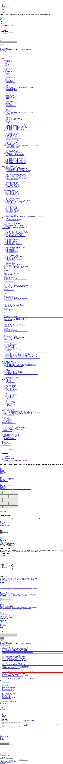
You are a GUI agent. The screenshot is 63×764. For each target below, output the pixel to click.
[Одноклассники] (2, 540)
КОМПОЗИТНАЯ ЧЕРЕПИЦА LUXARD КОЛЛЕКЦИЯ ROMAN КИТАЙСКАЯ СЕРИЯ (21, 356)
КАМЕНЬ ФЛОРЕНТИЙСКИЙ (11, 102)
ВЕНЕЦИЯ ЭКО (9, 96)
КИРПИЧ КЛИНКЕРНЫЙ (10, 92)
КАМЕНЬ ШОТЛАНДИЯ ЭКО (11, 90)
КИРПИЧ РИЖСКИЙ (10, 93)
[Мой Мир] (3, 540)
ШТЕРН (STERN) (9, 117)
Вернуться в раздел (3, 478)
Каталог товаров (3, 56)
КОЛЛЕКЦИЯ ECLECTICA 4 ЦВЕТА (12, 193)
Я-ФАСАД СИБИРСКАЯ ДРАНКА (12, 147)
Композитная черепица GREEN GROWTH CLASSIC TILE (16, 359)
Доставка (3, 3)
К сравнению (8, 592)
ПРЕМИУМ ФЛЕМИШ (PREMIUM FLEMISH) (14, 119)
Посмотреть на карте (16, 726)
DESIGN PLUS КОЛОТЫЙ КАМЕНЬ (12, 139)
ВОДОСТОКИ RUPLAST (10, 390)
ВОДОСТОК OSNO (9, 381)
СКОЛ (7, 85)
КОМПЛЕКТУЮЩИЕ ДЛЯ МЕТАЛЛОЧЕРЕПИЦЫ (15, 225)
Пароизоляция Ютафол (10, 403)
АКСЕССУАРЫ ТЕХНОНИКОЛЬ (12, 255)
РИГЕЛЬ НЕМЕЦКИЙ (10, 108)
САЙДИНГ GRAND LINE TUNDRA (12, 260)
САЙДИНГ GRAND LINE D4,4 (11, 258)
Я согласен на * (9, 761)
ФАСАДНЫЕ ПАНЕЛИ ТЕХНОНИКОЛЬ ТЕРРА (14, 159)
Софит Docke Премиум (10, 368)
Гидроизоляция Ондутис (10, 397)
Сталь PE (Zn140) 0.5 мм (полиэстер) (12, 426)
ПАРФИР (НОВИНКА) (10, 76)
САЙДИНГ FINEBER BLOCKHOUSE (12, 250)
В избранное (6, 278)
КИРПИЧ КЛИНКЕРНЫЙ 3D (11, 83)
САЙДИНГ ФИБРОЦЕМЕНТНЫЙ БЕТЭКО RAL (14, 366)
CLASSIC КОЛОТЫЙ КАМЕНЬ (11, 135)
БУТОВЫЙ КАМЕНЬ (10, 95)
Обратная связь (3, 735)
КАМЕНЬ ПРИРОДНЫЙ (10, 82)
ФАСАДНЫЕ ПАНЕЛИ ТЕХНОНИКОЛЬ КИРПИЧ (15, 155)
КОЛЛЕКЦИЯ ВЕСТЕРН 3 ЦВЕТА (12, 181)
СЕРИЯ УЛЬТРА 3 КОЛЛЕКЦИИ (12, 188)
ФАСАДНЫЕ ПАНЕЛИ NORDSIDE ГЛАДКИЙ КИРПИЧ (16, 126)
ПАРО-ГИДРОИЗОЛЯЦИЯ (7, 692)
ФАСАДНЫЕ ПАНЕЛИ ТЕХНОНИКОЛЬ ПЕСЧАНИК (15, 158)
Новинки (3, 440)
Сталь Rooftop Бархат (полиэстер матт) (12, 428)
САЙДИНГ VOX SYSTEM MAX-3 (12, 263)
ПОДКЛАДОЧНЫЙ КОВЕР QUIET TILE (13, 198)
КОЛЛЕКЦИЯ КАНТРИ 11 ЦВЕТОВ (12, 183)
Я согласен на (9, 21)
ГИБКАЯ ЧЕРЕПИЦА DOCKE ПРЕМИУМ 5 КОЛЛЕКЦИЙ (16, 177)
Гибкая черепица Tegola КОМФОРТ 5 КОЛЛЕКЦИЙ (15, 201)
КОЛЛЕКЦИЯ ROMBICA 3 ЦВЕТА (12, 195)
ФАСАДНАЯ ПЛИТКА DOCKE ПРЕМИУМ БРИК (15, 235)
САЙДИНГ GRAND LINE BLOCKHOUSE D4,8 (14, 259)
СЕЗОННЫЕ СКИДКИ (6, 682)
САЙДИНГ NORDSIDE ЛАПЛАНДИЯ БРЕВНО (14, 246)
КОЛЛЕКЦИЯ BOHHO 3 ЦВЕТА (12, 191)
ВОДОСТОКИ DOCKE (10, 387)
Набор (1, 480)
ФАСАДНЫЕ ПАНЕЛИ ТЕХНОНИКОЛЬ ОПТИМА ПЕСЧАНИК (17, 157)
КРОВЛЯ (4, 684)
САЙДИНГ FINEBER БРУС (11, 249)
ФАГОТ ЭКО (8, 111)
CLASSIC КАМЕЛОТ (10, 132)
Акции (3, 2)
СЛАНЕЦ (8, 121)
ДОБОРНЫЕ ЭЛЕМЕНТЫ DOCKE (12, 179)
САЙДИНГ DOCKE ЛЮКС (11, 242)
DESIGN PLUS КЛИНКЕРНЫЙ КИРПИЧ (13, 138)
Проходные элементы (10, 416)
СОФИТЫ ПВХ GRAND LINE (11, 373)
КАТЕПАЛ (8, 64)
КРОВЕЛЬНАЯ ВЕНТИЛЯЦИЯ (7, 694)
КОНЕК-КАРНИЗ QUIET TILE (11, 197)
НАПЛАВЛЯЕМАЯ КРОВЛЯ (7, 696)
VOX (7, 74)
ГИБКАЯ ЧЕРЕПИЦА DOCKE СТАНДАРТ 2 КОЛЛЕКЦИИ (16, 178)
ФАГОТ (7, 94)
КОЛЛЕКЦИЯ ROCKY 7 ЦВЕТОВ (12, 211)
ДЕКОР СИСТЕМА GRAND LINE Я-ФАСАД (14, 152)
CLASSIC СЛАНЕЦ (9, 137)
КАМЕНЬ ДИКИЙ (9, 80)
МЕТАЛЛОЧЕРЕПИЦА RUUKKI (12, 222)
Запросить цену (9, 762)
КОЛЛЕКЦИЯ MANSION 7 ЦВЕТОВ (12, 210)
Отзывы (1, 484)
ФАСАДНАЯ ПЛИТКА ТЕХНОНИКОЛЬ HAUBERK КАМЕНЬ (17, 231)
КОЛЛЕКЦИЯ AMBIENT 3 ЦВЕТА (12, 205)
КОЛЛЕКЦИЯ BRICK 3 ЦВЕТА (11, 192)
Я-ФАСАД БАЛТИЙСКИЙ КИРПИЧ (12, 148)
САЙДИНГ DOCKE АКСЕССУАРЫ (12, 243)
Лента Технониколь (9, 406)
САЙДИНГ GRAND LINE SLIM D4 (12, 257)
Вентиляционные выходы (10, 415)
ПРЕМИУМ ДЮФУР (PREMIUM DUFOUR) (13, 118)
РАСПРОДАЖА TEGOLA (10, 203)
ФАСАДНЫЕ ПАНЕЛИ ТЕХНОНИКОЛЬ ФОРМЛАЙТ (15, 160)
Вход (3, 9)
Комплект (2, 481)
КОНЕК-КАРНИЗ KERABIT (11, 215)
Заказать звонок (3, 11)
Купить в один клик (11, 753)
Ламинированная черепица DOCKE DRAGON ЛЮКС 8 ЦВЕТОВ (17, 169)
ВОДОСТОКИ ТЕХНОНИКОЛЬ (11, 389)
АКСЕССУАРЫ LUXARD (10, 357)
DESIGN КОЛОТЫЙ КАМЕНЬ (11, 143)
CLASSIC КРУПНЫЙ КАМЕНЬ (11, 136)
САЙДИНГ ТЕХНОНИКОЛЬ (11, 254)
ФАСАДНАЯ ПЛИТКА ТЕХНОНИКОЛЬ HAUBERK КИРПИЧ (17, 232)
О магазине (4, 5)
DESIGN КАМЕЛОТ (9, 141)
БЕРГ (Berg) (8, 114)
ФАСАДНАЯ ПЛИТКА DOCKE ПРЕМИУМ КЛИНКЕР (15, 236)
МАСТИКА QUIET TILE (10, 199)
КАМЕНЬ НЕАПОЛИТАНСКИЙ (12, 100)
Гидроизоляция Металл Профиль (11, 394)
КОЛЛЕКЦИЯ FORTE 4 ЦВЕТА (11, 206)
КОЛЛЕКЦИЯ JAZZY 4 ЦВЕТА (11, 207)
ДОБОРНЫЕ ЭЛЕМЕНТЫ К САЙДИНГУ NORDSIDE (15, 247)
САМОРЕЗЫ (8, 226)
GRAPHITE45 (8, 350)
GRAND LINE (8, 67)
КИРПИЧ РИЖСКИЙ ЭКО (11, 106)
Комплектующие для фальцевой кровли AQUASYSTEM (15, 429)
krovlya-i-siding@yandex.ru (30, 720)
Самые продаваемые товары (5, 645)
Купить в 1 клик (7, 277)
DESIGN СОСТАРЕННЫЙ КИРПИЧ (12, 144)
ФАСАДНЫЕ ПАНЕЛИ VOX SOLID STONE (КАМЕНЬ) (16, 163)
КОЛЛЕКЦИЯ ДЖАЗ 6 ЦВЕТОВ (12, 182)
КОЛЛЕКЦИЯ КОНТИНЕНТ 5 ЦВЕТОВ (13, 184)
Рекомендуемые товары (6, 443)
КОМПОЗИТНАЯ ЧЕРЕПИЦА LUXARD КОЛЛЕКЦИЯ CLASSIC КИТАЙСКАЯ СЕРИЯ (21, 354)
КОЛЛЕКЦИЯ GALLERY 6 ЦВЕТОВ (12, 194)
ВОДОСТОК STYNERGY (10, 382)
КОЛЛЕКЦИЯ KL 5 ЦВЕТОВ (11, 209)
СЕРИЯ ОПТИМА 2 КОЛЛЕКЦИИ (12, 187)
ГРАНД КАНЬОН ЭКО (10, 97)
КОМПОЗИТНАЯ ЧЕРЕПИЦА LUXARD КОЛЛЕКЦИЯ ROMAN (17, 355)
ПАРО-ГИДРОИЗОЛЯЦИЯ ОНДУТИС (9, 693)
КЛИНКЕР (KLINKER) (10, 116)
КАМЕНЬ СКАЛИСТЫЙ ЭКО (11, 89)
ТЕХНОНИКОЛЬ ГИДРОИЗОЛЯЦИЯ (9, 697)
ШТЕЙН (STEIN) (9, 113)
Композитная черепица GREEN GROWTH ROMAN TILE (16, 360)
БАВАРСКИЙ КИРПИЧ (10, 77)
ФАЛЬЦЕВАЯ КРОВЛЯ (6, 698)
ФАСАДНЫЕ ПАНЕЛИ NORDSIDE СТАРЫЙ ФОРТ (15, 129)
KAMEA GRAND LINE (10, 346)
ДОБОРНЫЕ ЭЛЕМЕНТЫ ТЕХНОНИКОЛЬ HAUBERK (16, 233)
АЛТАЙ (7, 120)
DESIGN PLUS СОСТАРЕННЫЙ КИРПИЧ (13, 140)
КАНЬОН (8, 103)
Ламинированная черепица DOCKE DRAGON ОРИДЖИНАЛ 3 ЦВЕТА (18, 170)
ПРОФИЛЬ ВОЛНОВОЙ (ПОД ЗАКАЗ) (9, 687)
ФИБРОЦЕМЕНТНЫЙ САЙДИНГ (8, 690)
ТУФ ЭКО (8, 110)
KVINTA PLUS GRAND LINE (11, 348)
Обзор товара (2, 479)
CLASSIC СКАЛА (9, 131)
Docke (7, 62)
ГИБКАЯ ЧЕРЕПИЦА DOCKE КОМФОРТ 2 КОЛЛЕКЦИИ (16, 175)
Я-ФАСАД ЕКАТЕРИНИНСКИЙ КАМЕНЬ (13, 146)
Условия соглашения (5, 7)
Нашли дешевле (9, 537)
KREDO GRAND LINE (10, 347)
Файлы (1, 487)
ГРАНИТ (7, 98)
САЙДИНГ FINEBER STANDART (12, 251)
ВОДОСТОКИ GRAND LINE (11, 388)
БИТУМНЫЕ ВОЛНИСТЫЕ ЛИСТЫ (8, 689)
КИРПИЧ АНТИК (9, 104)
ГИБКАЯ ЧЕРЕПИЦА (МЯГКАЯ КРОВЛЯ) (9, 683)
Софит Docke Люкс (9, 370)
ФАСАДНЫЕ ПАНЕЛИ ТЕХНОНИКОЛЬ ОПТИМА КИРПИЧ (17, 161)
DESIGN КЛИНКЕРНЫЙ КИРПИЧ (12, 142)
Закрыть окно (2, 28)
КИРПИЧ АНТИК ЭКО (10, 105)
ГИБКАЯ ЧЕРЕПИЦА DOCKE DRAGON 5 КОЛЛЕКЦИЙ (16, 173)
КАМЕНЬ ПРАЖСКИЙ (10, 101)
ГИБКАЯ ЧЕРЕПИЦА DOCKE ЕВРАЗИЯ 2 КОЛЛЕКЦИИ (16, 174)
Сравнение (12, 277)
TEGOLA (8, 63)
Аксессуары (2, 483)
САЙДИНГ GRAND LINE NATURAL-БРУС (13, 261)
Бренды (3, 712)
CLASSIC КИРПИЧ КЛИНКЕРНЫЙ (12, 133)
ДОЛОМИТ (8, 79)
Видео (1, 488)
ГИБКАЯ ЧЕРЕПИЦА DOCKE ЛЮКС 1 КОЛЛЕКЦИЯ (15, 176)
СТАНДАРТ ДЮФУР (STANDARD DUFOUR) (14, 123)
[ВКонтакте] (1, 540)
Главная (3, 1)
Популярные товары (5, 441)
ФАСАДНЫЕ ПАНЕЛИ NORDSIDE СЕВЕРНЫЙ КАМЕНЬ (16, 127)
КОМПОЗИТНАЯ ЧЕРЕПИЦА (7, 688)
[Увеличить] (15, 489)
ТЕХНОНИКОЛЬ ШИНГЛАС (11, 61)
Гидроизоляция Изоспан (10, 396)
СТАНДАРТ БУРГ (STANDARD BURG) (13, 122)
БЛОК (7, 78)
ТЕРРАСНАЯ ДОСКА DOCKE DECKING (9, 701)
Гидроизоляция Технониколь (11, 393)
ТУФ (7, 86)
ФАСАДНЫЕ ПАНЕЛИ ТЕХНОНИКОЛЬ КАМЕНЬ (15, 154)
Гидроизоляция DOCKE (10, 395)
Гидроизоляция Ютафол (10, 398)
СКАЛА (7, 84)
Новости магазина (4, 448)
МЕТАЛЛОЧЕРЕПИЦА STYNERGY (12, 220)
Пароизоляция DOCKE (10, 400)
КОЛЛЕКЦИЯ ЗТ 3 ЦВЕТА (11, 212)
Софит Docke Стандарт (10, 369)
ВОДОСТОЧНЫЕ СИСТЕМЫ (7, 691)
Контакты (4, 6)
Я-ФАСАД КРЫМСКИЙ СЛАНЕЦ (12, 150)
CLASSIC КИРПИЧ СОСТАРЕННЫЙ (12, 134)
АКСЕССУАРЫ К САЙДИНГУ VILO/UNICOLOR (14, 238)
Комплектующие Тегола (10, 204)
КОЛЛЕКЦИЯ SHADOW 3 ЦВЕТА (12, 196)
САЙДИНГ (4, 686)
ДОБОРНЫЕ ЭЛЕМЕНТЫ (10, 189)
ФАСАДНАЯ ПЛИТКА (6, 685)
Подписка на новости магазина (5, 445)
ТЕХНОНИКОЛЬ (9, 68)
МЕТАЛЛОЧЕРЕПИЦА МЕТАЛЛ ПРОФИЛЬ (14, 219)
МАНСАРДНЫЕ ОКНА (6, 695)
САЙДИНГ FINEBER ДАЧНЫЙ (11, 252)
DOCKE (7, 66)
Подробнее (6, 270)
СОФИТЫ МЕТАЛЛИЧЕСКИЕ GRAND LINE (14, 372)
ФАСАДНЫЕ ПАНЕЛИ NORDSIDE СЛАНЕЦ (14, 128)
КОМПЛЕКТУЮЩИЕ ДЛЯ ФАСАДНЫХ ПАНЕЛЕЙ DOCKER (17, 124)
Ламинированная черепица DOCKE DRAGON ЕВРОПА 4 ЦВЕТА (17, 168)
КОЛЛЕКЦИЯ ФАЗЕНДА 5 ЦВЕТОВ (12, 185)
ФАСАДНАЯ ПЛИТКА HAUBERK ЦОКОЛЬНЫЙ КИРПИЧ (16, 230)
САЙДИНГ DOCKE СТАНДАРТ (12, 240)
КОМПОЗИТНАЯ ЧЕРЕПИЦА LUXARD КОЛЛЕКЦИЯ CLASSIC (17, 353)
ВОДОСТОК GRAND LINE (11, 384)
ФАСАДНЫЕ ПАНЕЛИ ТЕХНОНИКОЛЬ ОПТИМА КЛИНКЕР (17, 156)
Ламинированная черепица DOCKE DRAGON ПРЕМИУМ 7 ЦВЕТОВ (18, 171)
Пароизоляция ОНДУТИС (10, 402)
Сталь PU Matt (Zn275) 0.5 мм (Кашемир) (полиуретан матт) (16, 427)
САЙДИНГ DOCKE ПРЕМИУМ (11, 241)
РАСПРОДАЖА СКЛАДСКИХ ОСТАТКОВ (13, 223)
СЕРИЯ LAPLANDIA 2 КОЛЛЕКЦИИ (12, 214)
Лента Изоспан (8, 405)
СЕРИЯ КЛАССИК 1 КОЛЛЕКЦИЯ (12, 186)
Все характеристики (3, 520)
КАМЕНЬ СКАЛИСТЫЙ (10, 88)
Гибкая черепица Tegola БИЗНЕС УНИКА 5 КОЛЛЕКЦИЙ (16, 202)
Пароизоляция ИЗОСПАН (10, 401)
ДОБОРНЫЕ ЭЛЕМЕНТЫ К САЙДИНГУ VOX (14, 264)
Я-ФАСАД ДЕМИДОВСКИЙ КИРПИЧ (13, 149)
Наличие (1, 486)
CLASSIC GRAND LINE (10, 345)
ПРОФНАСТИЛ (5, 700)
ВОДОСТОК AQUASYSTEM (11, 385)
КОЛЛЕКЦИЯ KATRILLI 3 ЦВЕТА (12, 208)
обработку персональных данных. (12, 21)
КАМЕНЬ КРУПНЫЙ (10, 81)
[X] (5, 540)
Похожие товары (3, 485)
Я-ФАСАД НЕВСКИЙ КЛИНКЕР (12, 151)
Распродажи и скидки (6, 442)
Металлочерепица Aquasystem (11, 221)
